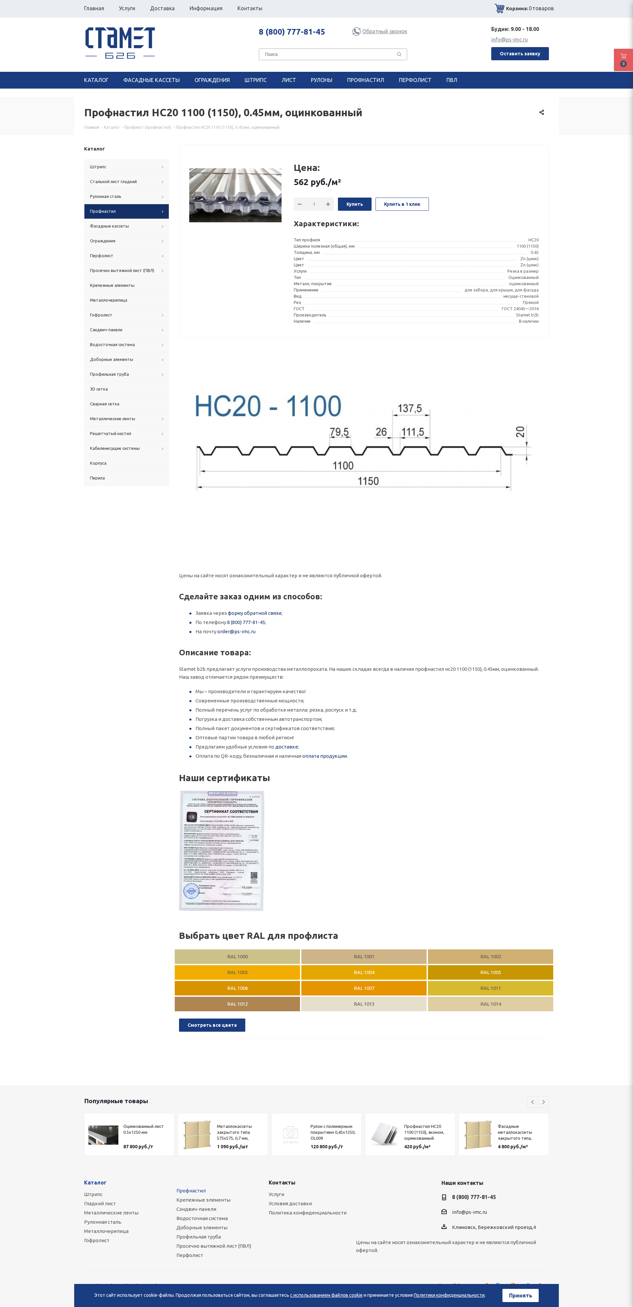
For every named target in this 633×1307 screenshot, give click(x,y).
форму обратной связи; (255, 613)
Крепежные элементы (203, 1200)
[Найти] (399, 55)
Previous (533, 1102)
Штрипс (93, 1194)
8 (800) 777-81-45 (292, 31)
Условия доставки (290, 1203)
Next (543, 1102)
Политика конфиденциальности (308, 1212)
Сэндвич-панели (196, 1209)
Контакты (282, 1182)
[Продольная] (221, 851)
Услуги (276, 1194)
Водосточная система (202, 1218)
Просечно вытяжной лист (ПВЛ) (213, 1246)
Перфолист (189, 1255)
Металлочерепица (106, 1231)
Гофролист (96, 1240)
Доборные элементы (201, 1227)
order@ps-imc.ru (236, 631)
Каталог (95, 1182)
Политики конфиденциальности (449, 1295)
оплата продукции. (325, 756)
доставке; (287, 746)
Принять (520, 1295)
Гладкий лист (100, 1203)
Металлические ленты (111, 1212)
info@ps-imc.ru (509, 39)
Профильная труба (198, 1236)
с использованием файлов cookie (326, 1295)
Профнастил (191, 1190)
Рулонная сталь (102, 1222)
